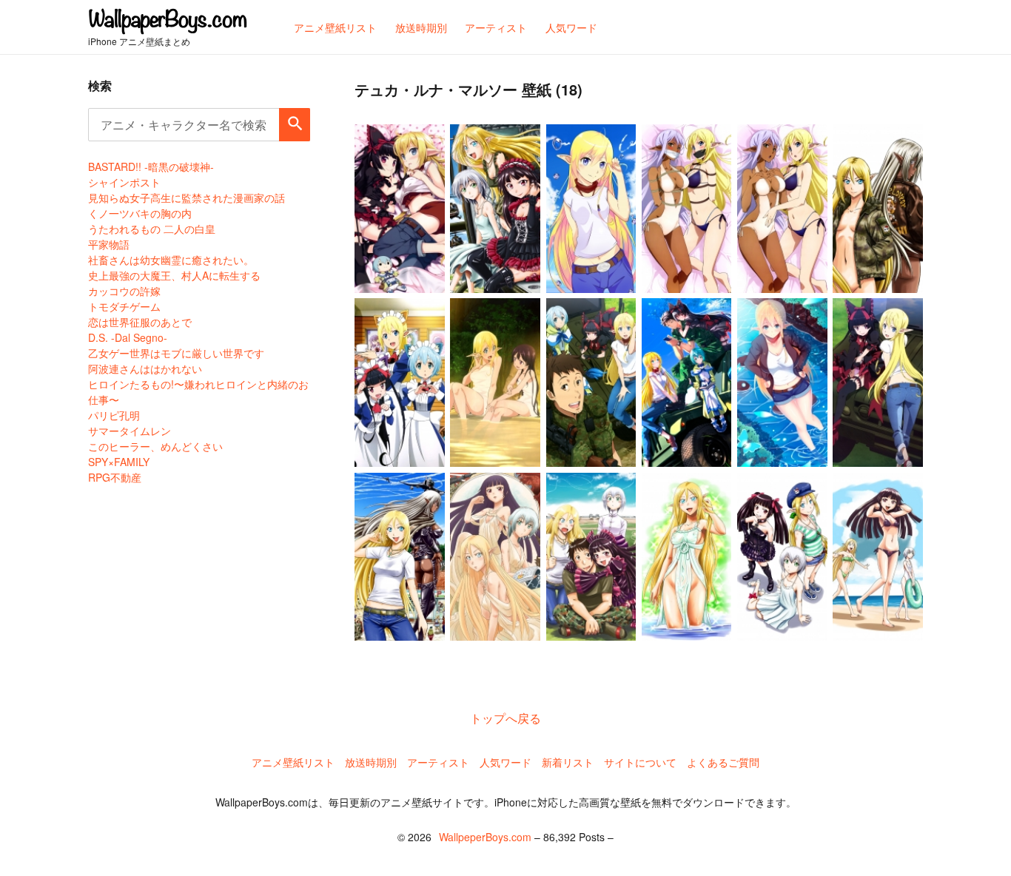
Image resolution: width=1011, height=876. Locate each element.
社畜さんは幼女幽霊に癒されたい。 (171, 259)
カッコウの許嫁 (124, 290)
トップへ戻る (505, 718)
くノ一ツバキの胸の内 (140, 213)
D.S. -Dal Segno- (127, 337)
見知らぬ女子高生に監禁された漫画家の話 (186, 197)
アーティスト (438, 762)
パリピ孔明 (114, 415)
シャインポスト (124, 182)
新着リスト (568, 762)
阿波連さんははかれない (145, 368)
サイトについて (640, 762)
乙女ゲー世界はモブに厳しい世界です (176, 353)
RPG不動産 (114, 477)
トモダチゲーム (124, 306)
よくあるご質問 (723, 762)
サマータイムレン (129, 430)
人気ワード (505, 762)
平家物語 (109, 244)
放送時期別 (371, 762)
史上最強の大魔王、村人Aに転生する (174, 275)
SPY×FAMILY (119, 461)
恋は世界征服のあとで (140, 321)
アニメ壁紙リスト (293, 762)
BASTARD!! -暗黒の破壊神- (151, 166)
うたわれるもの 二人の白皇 (151, 228)
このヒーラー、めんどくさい (155, 446)
